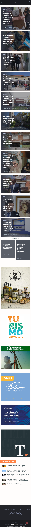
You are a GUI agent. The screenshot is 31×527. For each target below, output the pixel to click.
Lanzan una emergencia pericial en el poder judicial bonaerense (8, 226)
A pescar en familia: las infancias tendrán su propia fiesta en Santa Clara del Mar (18, 471)
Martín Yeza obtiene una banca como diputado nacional (7, 183)
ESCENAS (4, 509)
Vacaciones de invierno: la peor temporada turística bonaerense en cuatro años (7, 248)
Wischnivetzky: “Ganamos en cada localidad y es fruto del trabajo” (8, 61)
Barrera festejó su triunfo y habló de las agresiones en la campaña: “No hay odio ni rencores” (8, 161)
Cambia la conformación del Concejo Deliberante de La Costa (8, 80)
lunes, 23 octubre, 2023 (12, 27)
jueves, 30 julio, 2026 (5, 258)
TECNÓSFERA (26, 509)
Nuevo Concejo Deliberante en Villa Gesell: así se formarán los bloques (8, 100)
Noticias (5, 9)
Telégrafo (5, 234)
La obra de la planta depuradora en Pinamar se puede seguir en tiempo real (17, 466)
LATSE (25, 524)
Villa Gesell (5, 108)
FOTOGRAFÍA (11, 509)
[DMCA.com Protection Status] (14, 524)
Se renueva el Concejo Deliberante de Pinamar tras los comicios (8, 140)
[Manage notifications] (27, 523)
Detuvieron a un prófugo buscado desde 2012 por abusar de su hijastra (18, 475)
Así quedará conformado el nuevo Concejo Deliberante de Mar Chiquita (8, 120)
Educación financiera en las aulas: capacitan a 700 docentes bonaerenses (17, 480)
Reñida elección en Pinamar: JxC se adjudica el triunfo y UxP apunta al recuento (8, 17)
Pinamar (5, 27)
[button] (4, 466)
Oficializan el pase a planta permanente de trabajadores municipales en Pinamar (22, 248)
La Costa (5, 49)
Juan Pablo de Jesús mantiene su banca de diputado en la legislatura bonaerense (8, 204)
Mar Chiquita (6, 68)
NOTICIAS (18, 509)
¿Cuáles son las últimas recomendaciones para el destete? (16, 484)
